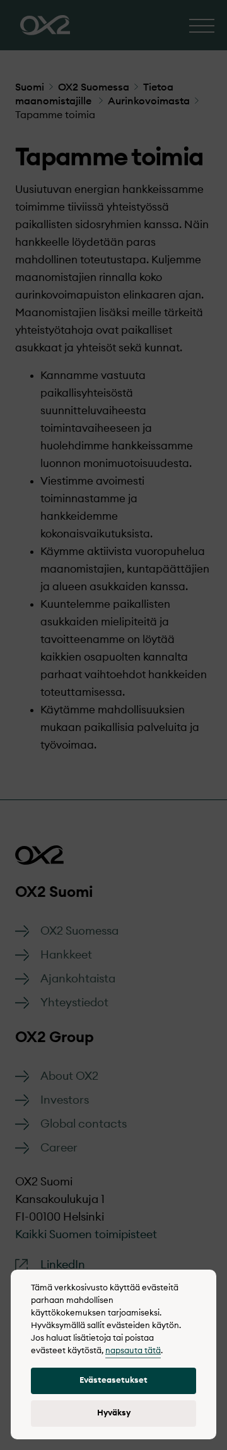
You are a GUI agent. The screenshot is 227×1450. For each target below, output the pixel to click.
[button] (113, 1381)
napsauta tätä (133, 1351)
